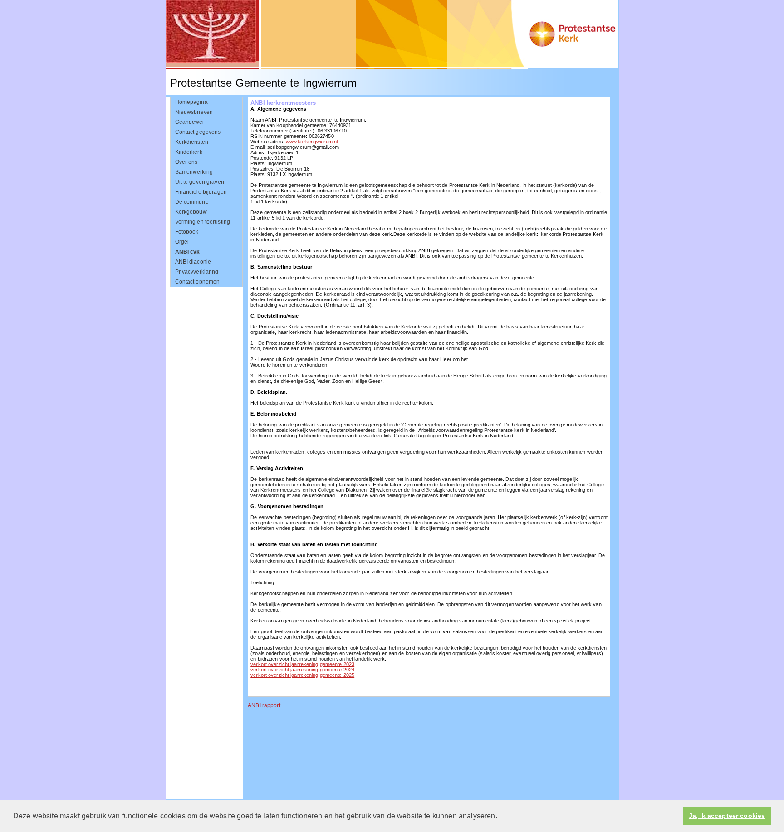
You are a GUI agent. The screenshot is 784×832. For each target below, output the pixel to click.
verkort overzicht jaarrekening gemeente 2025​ (302, 675)
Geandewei (189, 122)
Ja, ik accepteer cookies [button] (727, 815)
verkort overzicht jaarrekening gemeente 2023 (302, 664)
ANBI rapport (264, 705)
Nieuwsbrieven (194, 112)
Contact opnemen (197, 282)
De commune (192, 202)
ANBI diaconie (193, 262)
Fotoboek (187, 232)
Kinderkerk (188, 152)
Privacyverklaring (197, 272)
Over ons (186, 162)
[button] (500, 816)
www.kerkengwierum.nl (312, 141)
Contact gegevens (198, 132)
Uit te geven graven (199, 182)
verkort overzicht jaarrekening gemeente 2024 (302, 669)
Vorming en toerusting (202, 222)
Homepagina (191, 102)
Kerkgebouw (191, 212)
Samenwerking (194, 172)
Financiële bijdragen (201, 192)
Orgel (182, 242)
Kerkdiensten (192, 142)
